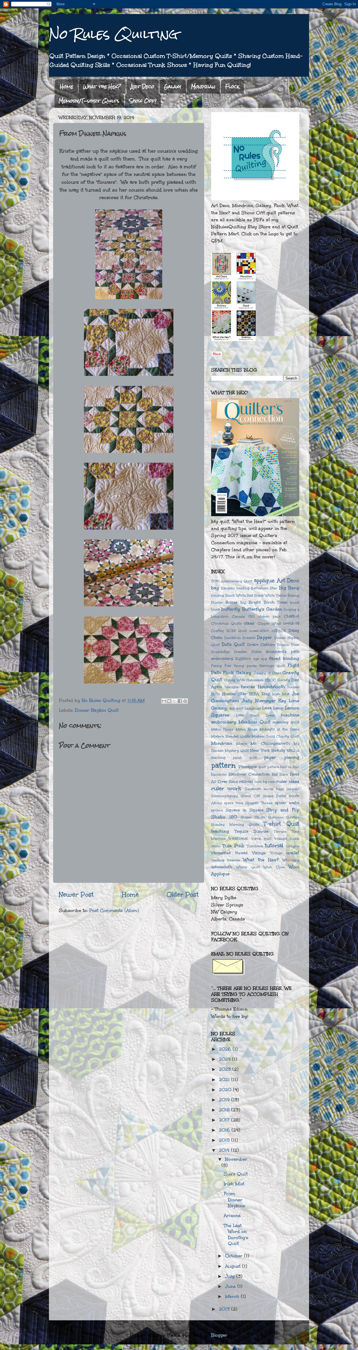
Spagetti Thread (258, 802)
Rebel (233, 781)
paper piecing (281, 757)
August (233, 1266)
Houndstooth (271, 687)
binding (217, 595)
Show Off (250, 795)
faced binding (284, 658)
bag (215, 588)
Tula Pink (233, 846)
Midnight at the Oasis (279, 729)
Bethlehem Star (264, 588)
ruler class (287, 781)
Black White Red (239, 595)
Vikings (259, 853)
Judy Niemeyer (258, 701)
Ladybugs (253, 708)
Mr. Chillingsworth (270, 743)
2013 (225, 1309)
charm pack (269, 616)
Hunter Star (234, 694)
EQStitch (243, 658)
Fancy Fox (221, 665)
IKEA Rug (259, 694)
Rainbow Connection (249, 774)
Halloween (254, 680)
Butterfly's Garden (262, 609)
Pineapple (248, 766)
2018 (225, 1110)
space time (233, 802)
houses (293, 687)
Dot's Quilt (233, 644)
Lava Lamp (273, 708)
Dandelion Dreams (239, 637)
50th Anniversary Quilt (231, 581)
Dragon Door (288, 644)
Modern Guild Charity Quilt (276, 736)
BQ (243, 602)
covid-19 (291, 623)
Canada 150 (243, 616)
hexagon (232, 687)
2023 (225, 1069)
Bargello (228, 588)
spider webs (287, 803)
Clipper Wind (269, 623)
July (230, 1276)
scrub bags (273, 788)
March (233, 1296)
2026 (226, 1049)
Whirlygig (290, 860)
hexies (248, 687)
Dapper (264, 637)
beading (242, 588)
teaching (220, 831)
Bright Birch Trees (268, 602)
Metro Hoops (222, 729)
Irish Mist (281, 694)
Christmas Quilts (226, 623)
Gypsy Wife (234, 680)
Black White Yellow (270, 595)
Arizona (232, 1215)
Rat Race (280, 774)
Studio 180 (224, 817)
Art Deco (142, 87)
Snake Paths (274, 795)
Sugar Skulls (253, 817)
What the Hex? (102, 87)
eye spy (260, 658)
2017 (225, 1120)
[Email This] (164, 701)
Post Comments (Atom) (114, 910)
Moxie (241, 743)
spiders (217, 810)
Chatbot (291, 616)
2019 (225, 1100)
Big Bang (289, 588)
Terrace (280, 831)
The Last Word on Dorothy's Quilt (236, 1235)
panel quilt (245, 757)
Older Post (182, 894)
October (234, 1256)
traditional (238, 838)
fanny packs (245, 665)
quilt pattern (268, 766)
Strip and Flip (282, 810)
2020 (226, 1090)
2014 (225, 1150)
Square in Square (244, 810)
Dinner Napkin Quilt (97, 710)
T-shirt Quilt (281, 823)
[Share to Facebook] (180, 701)
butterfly (230, 609)
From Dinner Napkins (234, 1200)
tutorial (274, 845)
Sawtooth (253, 788)
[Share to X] (174, 701)
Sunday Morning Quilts (235, 824)
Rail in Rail (289, 766)
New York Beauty (267, 750)
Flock (232, 87)
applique (264, 580)
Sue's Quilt (236, 1174)
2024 (225, 1059)
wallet (292, 853)
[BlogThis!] (169, 701)
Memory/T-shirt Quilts (89, 101)
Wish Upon (274, 867)
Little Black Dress (255, 715)
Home (66, 87)
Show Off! (142, 101)
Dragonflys (220, 651)
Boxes (231, 602)
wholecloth (221, 867)
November (236, 1159)
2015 (225, 1140)
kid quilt (237, 708)
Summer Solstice (283, 817)
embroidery (222, 658)
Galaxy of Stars (267, 673)
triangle (280, 838)
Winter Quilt (248, 867)
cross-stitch (259, 630)
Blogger (219, 1335)
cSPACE (279, 630)
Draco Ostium (261, 644)
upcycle (292, 846)
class (249, 623)
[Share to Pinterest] (185, 701)
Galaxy (172, 87)
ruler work (226, 788)
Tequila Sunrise (252, 831)
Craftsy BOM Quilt (229, 630)
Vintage (276, 853)
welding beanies (225, 860)
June (231, 1286)
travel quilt (261, 838)
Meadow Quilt (254, 722)
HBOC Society (277, 680)
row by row (265, 781)
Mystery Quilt (237, 750)
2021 (225, 1080)
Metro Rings (246, 729)
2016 (225, 1130)
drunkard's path (282, 651)
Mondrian (203, 87)
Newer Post (76, 894)
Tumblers (255, 846)
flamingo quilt (272, 665)
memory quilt (286, 722)
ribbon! (246, 781)
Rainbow (219, 774)
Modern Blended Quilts (230, 736)
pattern (223, 765)
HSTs (215, 694)
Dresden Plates (247, 651)
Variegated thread (229, 853)
